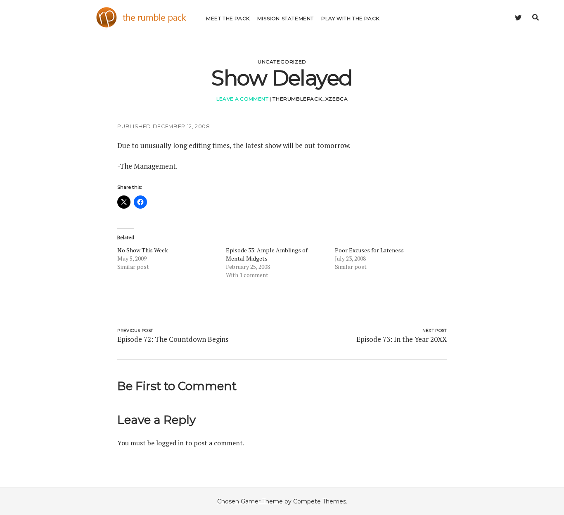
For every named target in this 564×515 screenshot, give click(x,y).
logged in (170, 442)
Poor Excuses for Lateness (369, 250)
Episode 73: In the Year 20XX (401, 339)
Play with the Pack (350, 18)
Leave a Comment (242, 99)
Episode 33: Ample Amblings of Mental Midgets (267, 254)
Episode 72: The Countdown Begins (172, 339)
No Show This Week (142, 250)
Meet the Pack (228, 18)
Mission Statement (285, 18)
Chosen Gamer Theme (250, 501)
